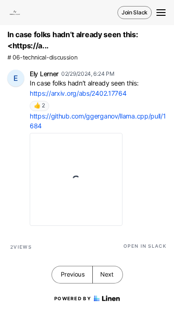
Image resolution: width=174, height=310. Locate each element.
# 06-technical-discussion (42, 57)
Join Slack (135, 12)
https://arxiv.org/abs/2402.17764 (78, 93)
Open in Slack (145, 246)
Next (107, 274)
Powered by (72, 298)
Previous (73, 274)
